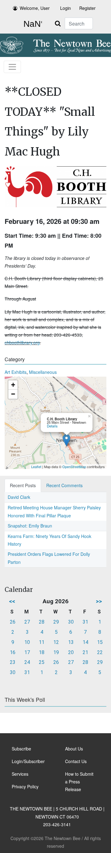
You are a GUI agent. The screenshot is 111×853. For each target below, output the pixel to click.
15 (100, 642)
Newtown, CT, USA (31, 24)
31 (85, 622)
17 (27, 652)
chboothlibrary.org (22, 342)
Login (65, 8)
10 (27, 642)
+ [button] (13, 385)
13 (71, 642)
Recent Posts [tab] (23, 485)
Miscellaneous (43, 372)
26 (12, 622)
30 (71, 622)
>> (99, 601)
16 (12, 652)
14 (85, 642)
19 (56, 652)
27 (27, 622)
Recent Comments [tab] (64, 485)
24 (27, 662)
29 (56, 622)
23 (12, 662)
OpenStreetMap (74, 466)
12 (56, 642)
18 (41, 652)
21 (85, 652)
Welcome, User (35, 8)
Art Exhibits (16, 372)
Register (87, 8)
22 (100, 652)
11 (41, 642)
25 (41, 662)
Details (52, 425)
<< (12, 601)
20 (71, 652)
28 (41, 622)
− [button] (13, 394)
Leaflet (36, 466)
